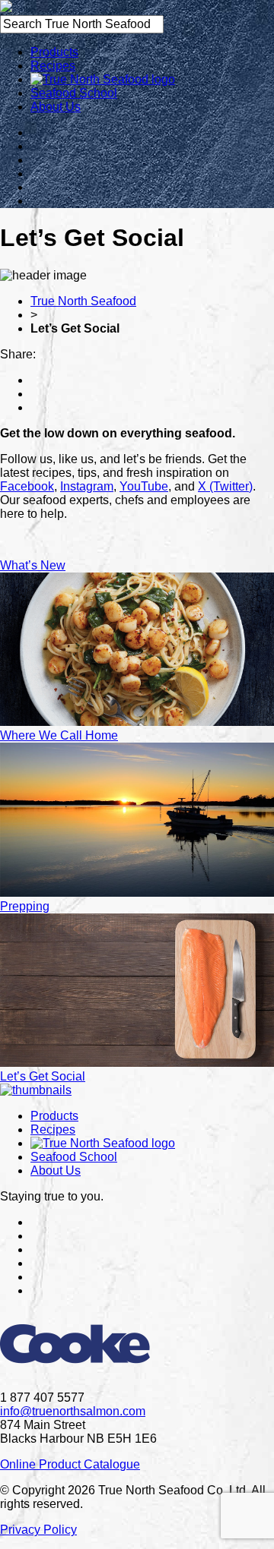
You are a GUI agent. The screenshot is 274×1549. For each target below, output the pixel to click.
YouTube (143, 486)
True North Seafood (83, 301)
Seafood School (73, 93)
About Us (55, 106)
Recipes (52, 65)
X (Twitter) (225, 486)
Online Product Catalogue (70, 1464)
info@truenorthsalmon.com (72, 1411)
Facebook (27, 486)
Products (54, 52)
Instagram (86, 486)
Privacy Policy (38, 1529)
